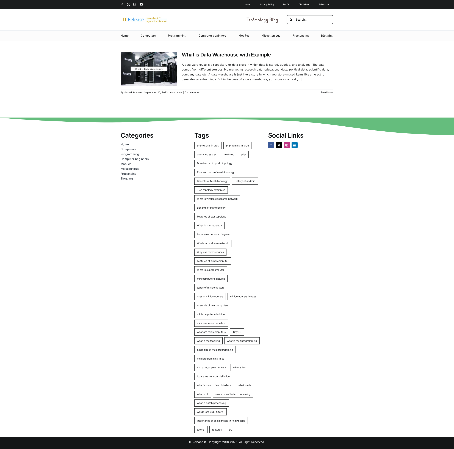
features (217, 429)
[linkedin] (295, 145)
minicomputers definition (211, 323)
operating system (207, 154)
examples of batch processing (233, 394)
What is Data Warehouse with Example (226, 55)
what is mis (244, 385)
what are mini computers (211, 331)
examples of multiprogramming (215, 349)
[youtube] (141, 4)
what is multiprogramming (242, 340)
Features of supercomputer (212, 260)
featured (229, 154)
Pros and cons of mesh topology (215, 172)
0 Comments (192, 92)
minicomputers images (243, 296)
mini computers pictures (211, 278)
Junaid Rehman (133, 92)
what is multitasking (208, 340)
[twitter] (128, 4)
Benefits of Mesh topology (212, 181)
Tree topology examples (211, 189)
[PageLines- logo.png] (144, 17)
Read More (327, 92)
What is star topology (209, 225)
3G (230, 429)
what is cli (202, 394)
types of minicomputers (210, 287)
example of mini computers (212, 305)
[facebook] (122, 4)
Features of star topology (211, 216)
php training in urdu (237, 145)
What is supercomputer (210, 269)
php (243, 154)
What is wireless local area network (217, 198)
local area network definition (213, 376)
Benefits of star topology (211, 207)
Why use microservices (210, 252)
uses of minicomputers (210, 296)
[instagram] (134, 4)
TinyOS (237, 331)
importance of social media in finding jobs (221, 420)
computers (176, 92)
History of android (245, 181)
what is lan (239, 367)
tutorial (201, 429)
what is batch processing (211, 402)
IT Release (196, 442)
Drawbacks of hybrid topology (214, 163)
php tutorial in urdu (208, 145)
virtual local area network (211, 367)
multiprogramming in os (210, 358)
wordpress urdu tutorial (210, 411)
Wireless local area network (213, 243)
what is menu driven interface (214, 385)
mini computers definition (211, 314)
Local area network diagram (213, 234)
